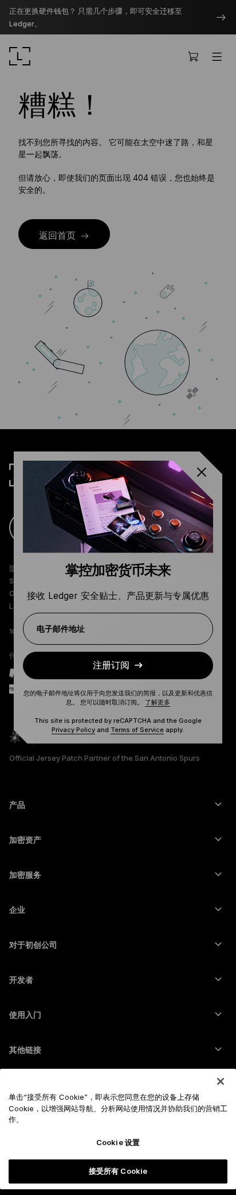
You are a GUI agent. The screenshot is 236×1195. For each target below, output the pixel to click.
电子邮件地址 (61, 628)
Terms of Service (137, 730)
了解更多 (157, 702)
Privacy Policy (73, 730)
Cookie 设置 (118, 1142)
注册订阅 (111, 665)
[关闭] (220, 1081)
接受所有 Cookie (118, 1170)
